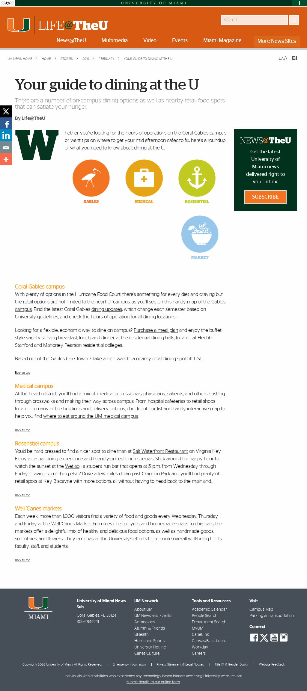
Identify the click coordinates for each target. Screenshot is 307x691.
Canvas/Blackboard (209, 641)
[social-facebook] (254, 637)
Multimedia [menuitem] (115, 40)
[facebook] (6, 123)
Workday (200, 647)
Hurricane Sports (149, 641)
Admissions (144, 622)
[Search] (294, 20)
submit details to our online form (153, 682)
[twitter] (6, 111)
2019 (85, 59)
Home (46, 59)
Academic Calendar (209, 609)
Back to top (22, 372)
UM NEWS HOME (19, 59)
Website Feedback (272, 664)
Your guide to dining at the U (148, 59)
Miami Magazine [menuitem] (222, 40)
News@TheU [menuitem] (71, 40)
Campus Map (261, 609)
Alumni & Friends (149, 628)
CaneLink (200, 635)
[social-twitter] (264, 637)
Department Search (209, 622)
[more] (6, 159)
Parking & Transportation (271, 616)
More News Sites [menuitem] (277, 41)
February (106, 59)
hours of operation (110, 316)
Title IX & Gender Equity (231, 664)
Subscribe (265, 197)
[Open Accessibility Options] (7, 3)
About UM (143, 609)
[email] (6, 147)
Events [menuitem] (180, 40)
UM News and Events (152, 616)
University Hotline (150, 647)
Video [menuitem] (149, 40)
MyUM (197, 628)
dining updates (106, 309)
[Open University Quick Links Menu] (299, 3)
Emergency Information (129, 664)
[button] (294, 674)
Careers (199, 653)
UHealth (141, 635)
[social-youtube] (274, 637)
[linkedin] (6, 135)
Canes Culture (146, 653)
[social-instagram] (284, 637)
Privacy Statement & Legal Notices (180, 664)
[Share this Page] (291, 62)
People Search (204, 616)
